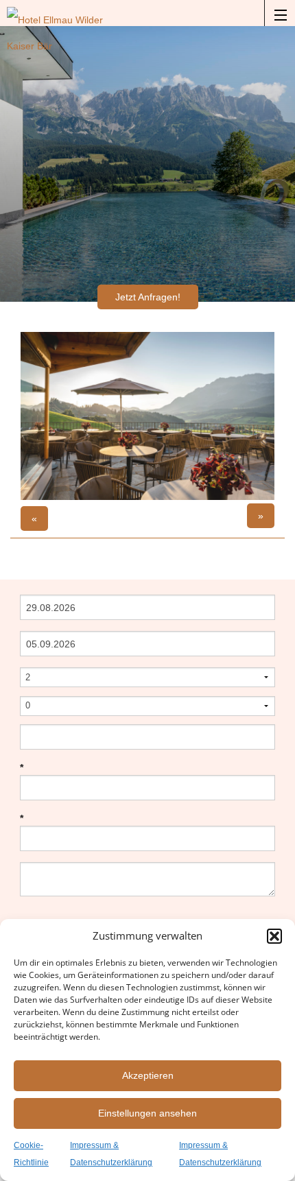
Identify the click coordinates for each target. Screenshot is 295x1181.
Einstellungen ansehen (147, 1113)
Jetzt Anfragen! (147, 296)
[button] (274, 936)
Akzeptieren (148, 1075)
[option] (147, 416)
